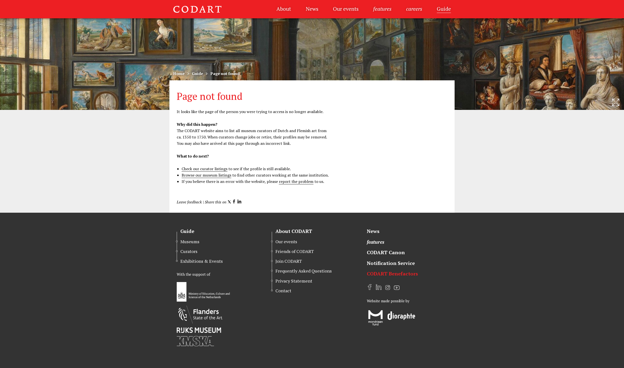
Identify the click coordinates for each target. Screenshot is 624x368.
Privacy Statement (293, 281)
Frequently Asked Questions (303, 271)
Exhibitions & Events (201, 261)
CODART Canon (386, 252)
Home (179, 73)
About (283, 8)
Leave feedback (189, 202)
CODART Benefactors (392, 273)
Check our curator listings (204, 168)
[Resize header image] (615, 102)
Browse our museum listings (206, 175)
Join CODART (288, 261)
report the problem (296, 181)
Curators (188, 251)
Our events (346, 8)
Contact (283, 291)
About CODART (293, 231)
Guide (444, 8)
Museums (189, 241)
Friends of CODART (294, 251)
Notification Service (391, 263)
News (312, 8)
